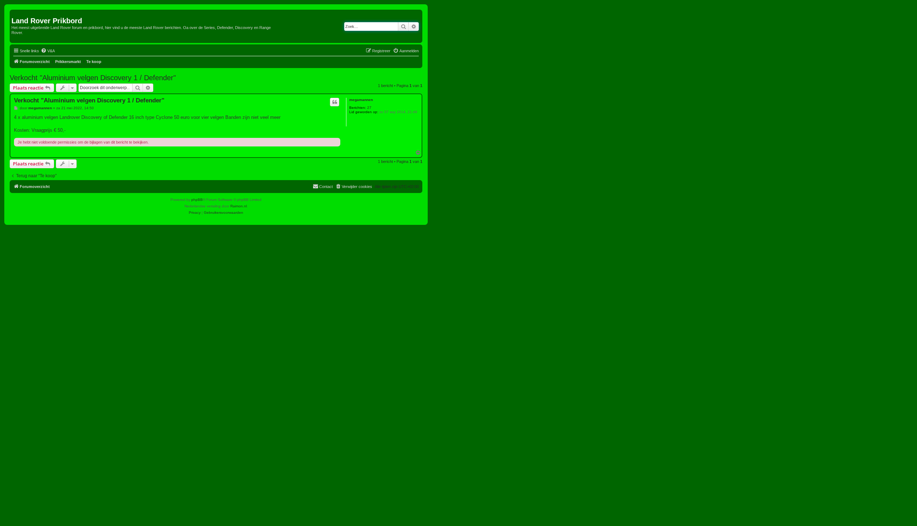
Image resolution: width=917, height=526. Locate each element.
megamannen (361, 100)
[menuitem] (48, 51)
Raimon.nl (238, 206)
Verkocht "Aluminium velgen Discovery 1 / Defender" (93, 78)
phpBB (197, 200)
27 (369, 108)
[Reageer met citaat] (334, 102)
